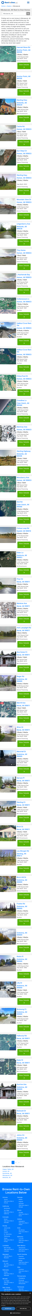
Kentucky (20, 1236)
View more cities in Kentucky (23, 1241)
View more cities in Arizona (9, 1202)
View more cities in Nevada (9, 1283)
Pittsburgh (21, 1280)
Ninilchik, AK (7, 1177)
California (6, 1206)
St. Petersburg (7, 1234)
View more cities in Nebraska (9, 1274)
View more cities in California (9, 1212)
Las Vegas (6, 1280)
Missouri (5, 1261)
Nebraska (6, 1270)
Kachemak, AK (7, 1173)
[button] (16, 1313)
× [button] (30, 1293)
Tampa (5, 1238)
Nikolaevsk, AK (7, 1175)
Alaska (9, 6)
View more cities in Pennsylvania (23, 1282)
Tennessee (20, 1287)
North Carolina (22, 1254)
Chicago (21, 1212)
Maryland (6, 1254)
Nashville (21, 1289)
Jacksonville (7, 1228)
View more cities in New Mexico (23, 1250)
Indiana (19, 1219)
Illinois (19, 1210)
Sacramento (7, 1208)
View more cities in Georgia (23, 1206)
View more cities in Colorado (9, 1221)
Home (3, 6)
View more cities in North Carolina (23, 1263)
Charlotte (21, 1256)
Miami (5, 1230)
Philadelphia (22, 1278)
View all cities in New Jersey (8, 1290)
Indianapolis (22, 1221)
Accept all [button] (8, 1308)
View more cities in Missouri (9, 1265)
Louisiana (6, 1245)
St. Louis (6, 1263)
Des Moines (22, 1230)
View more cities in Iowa (23, 1232)
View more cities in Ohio (23, 1271)
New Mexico (21, 1245)
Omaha (6, 1272)
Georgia (19, 1197)
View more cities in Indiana (23, 1223)
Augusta (21, 1201)
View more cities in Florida (9, 1240)
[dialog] (16, 1303)
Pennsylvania (21, 1276)
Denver (6, 1219)
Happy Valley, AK (8, 1169)
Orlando (6, 1232)
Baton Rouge (7, 1247)
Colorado (6, 1217)
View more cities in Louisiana (9, 1250)
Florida (5, 1226)
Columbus (21, 1269)
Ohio (18, 1267)
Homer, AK (6, 1171)
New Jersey (6, 1287)
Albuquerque (22, 1247)
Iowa (18, 1228)
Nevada (5, 1279)
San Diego (6, 1210)
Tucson (6, 1199)
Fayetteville (22, 1258)
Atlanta (20, 1199)
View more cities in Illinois (23, 1214)
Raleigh (20, 1260)
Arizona (5, 1197)
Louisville (21, 1238)
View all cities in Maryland (8, 1257)
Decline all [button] (23, 1308)
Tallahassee (7, 1236)
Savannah (21, 1203)
